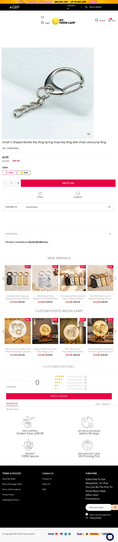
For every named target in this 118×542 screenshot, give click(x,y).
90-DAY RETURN (36, 242)
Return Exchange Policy (12, 484)
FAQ (44, 489)
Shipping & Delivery (10, 499)
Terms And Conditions (11, 489)
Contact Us (47, 479)
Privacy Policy (8, 494)
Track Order (95, 7)
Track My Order (9, 479)
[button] (3, 284)
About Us (46, 484)
